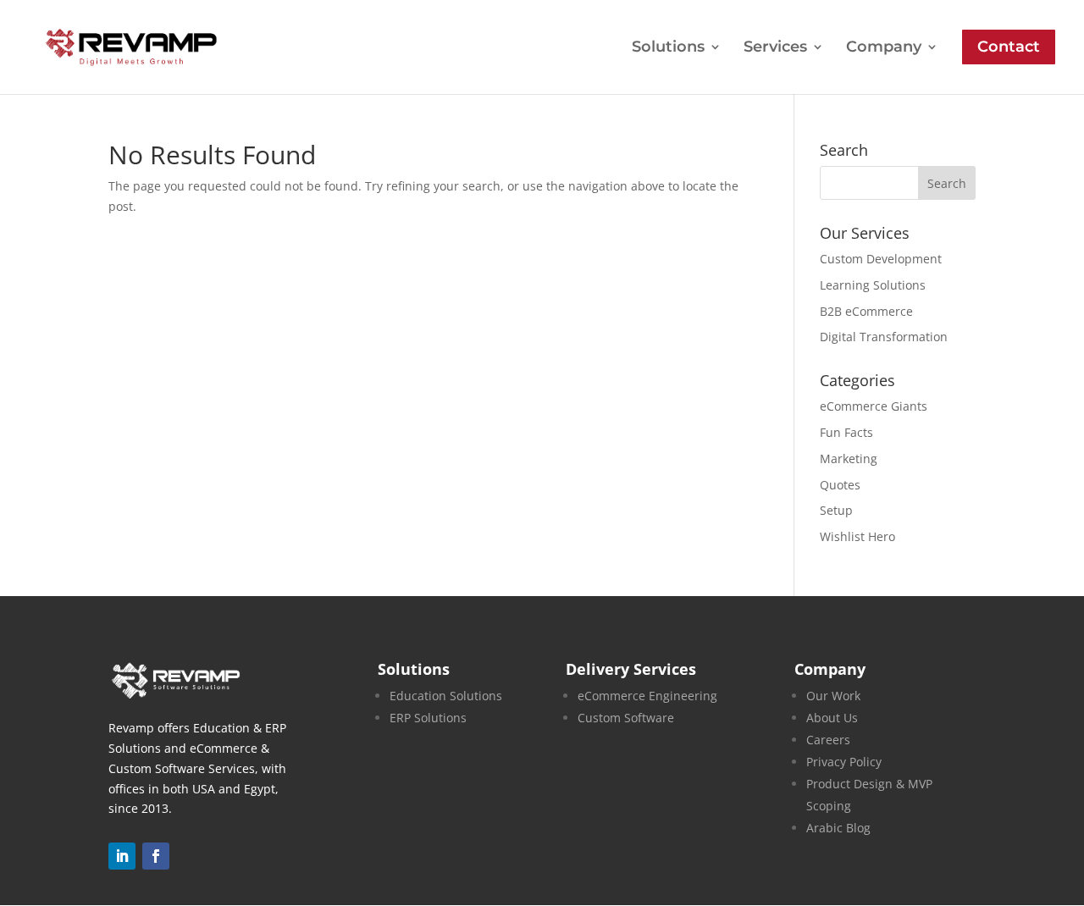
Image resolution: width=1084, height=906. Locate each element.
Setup (836, 510)
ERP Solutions (428, 718)
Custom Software (626, 718)
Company (883, 48)
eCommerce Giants (873, 406)
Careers (828, 740)
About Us (832, 718)
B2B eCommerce (866, 311)
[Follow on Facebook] (155, 856)
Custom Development (881, 259)
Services (775, 48)
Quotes (840, 485)
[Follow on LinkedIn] (122, 856)
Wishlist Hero (857, 536)
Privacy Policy (844, 762)
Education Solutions (446, 696)
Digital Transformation (884, 337)
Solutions (668, 48)
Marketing (848, 458)
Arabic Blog (838, 828)
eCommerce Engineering (647, 696)
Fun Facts (846, 432)
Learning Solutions (873, 285)
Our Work (833, 696)
